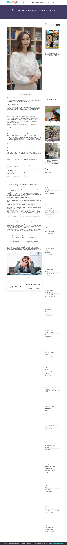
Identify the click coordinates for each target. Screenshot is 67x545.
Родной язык (47, 414)
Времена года (47, 197)
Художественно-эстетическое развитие (52, 510)
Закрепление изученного (49, 216)
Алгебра (46, 176)
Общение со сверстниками (49, 332)
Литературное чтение (48, 279)
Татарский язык (47, 462)
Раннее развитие (48, 402)
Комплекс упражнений (49, 254)
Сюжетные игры (47, 455)
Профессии (47, 373)
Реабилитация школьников (49, 406)
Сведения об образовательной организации (35, 2)
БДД (45, 185)
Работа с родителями (48, 379)
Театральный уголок (48, 468)
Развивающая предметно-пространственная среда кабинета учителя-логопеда (52, 390)
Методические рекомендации (50, 296)
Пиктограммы (47, 354)
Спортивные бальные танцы (50, 445)
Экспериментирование (49, 527)
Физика (46, 487)
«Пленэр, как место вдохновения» (51, 141)
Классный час (47, 250)
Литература (47, 277)
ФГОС (46, 485)
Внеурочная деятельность (49, 193)
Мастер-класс (47, 286)
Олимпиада (47, 338)
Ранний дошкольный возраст (50, 404)
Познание (46, 360)
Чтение (46, 514)
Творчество (47, 464)
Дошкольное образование (49, 212)
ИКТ (45, 229)
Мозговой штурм (48, 309)
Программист (47, 367)
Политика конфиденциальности (58, 543)
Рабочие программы (48, 381)
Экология (46, 523)
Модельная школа (48, 307)
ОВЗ (45, 334)
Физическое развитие (48, 491)
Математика (47, 288)
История (46, 239)
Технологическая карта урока (50, 470)
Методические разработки (49, 294)
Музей (46, 311)
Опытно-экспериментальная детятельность (52, 340)
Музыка (46, 313)
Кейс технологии (48, 246)
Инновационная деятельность (50, 231)
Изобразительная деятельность (50, 227)
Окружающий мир (48, 336)
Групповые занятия (48, 204)
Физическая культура (48, 489)
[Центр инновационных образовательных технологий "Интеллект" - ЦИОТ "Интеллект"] (12, 2)
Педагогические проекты (49, 352)
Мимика (46, 298)
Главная (22, 2)
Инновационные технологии (50, 233)
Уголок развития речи (48, 476)
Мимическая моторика (49, 300)
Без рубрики (47, 187)
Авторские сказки (48, 172)
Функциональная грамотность (50, 502)
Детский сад (47, 206)
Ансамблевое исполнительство (50, 183)
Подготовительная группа (49, 356)
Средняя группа (47, 449)
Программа (47, 365)
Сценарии (46, 453)
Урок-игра (46, 483)
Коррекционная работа (49, 267)
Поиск (46, 23)
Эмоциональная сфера (49, 529)
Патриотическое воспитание (50, 348)
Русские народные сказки (49, 416)
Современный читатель (49, 441)
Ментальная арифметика (49, 290)
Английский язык (48, 178)
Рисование (46, 410)
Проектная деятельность (49, 371)
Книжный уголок (48, 252)
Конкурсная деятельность (49, 256)
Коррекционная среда (49, 269)
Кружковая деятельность (49, 271)
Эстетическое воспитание (49, 531)
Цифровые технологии (49, 512)
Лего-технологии (48, 275)
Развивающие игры (48, 393)
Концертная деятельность (49, 265)
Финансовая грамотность (49, 493)
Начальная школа (48, 321)
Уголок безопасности (48, 472)
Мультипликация (48, 317)
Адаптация (46, 174)
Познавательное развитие (49, 358)
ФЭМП (46, 506)
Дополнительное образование (50, 210)
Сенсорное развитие (48, 428)
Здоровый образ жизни (49, 218)
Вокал (46, 195)
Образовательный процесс (49, 330)
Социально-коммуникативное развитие (52, 443)
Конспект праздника (48, 258)
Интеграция (47, 235)
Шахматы (46, 516)
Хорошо (50, 543)
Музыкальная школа (48, 315)
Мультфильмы (47, 319)
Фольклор (46, 495)
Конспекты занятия (48, 260)
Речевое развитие (48, 408)
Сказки (46, 430)
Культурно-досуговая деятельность (51, 273)
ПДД (45, 350)
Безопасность (47, 189)
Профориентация (48, 375)
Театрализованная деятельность (50, 466)
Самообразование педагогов (50, 423)
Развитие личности (48, 395)
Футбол (46, 504)
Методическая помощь (49, 292)
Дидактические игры (48, 208)
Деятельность (47, 2)
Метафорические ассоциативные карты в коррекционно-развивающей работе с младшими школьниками (52, 160)
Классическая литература (49, 248)
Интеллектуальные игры (49, 237)
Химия (46, 508)
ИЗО (45, 225)
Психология (47, 377)
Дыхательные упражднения (49, 214)
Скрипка (46, 434)
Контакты (54, 2)
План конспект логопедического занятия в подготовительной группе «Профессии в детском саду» (52, 122)
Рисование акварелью (49, 412)
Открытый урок (47, 346)
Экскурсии (46, 525)
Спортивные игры (48, 447)
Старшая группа (47, 451)
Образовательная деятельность (50, 328)
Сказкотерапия (47, 432)
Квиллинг (46, 244)
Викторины (47, 191)
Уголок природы (48, 474)
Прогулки (46, 369)
